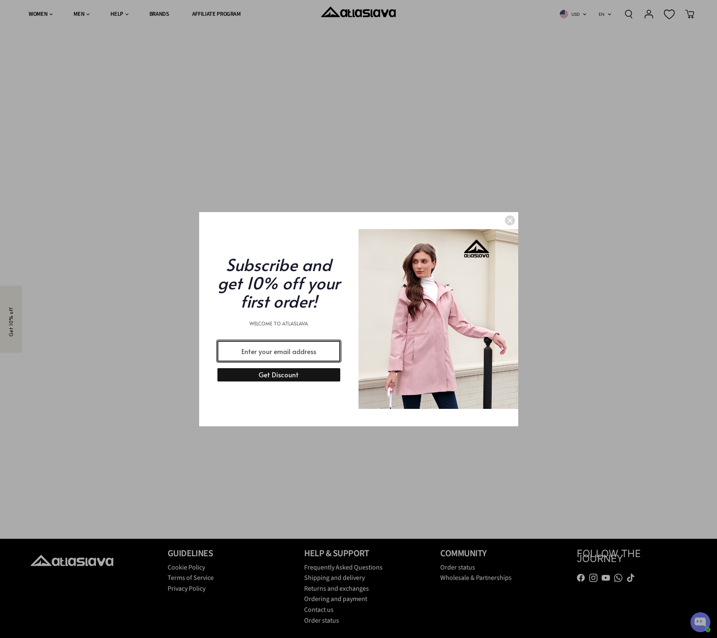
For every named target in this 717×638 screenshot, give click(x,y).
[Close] (510, 220)
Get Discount (279, 374)
